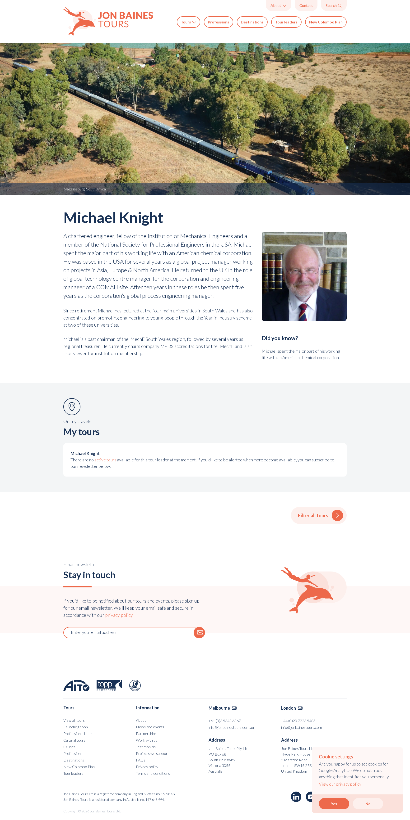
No (368, 803)
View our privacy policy (340, 784)
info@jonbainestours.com (301, 727)
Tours (188, 22)
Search (334, 5)
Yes (334, 803)
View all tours (74, 720)
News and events (150, 727)
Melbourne (223, 708)
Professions (218, 22)
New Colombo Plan (326, 22)
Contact (306, 5)
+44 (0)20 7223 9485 (298, 720)
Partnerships (146, 733)
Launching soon (75, 727)
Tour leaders (286, 22)
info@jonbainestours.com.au (231, 727)
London (292, 708)
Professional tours (78, 733)
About (278, 5)
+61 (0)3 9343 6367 (225, 720)
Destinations (252, 22)
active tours (105, 459)
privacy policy (119, 615)
